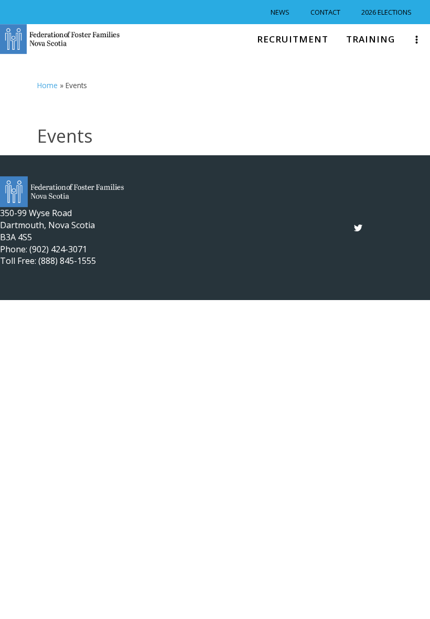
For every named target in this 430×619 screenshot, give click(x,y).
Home (47, 85)
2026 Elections (386, 12)
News (280, 12)
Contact (325, 12)
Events (65, 136)
